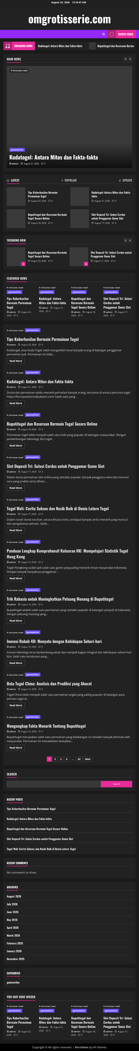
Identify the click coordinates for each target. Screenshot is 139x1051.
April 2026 (13, 928)
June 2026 (12, 912)
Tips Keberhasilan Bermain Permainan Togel (16, 196)
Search (12, 774)
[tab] (13, 181)
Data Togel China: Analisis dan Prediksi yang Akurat (49, 683)
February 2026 (15, 943)
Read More (17, 361)
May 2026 (12, 920)
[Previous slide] (125, 59)
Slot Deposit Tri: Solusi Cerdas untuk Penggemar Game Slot (79, 218)
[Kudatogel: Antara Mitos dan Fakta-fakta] (69, 117)
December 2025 (15, 959)
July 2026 (12, 904)
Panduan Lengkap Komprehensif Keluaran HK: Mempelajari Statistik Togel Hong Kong (67, 554)
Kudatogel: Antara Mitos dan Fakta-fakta (47, 46)
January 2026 (14, 951)
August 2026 (14, 896)
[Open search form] (103, 34)
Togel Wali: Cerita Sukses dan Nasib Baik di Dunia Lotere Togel (58, 508)
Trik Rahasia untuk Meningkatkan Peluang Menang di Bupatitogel (60, 599)
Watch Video (125, 34)
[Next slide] (130, 59)
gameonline (17, 149)
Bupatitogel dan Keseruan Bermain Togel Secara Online (16, 218)
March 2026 (13, 935)
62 (79, 759)
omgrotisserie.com (69, 18)
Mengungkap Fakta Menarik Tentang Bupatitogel (46, 726)
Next (88, 759)
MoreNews (82, 1047)
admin (15, 163)
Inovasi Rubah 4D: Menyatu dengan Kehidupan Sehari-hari (54, 641)
